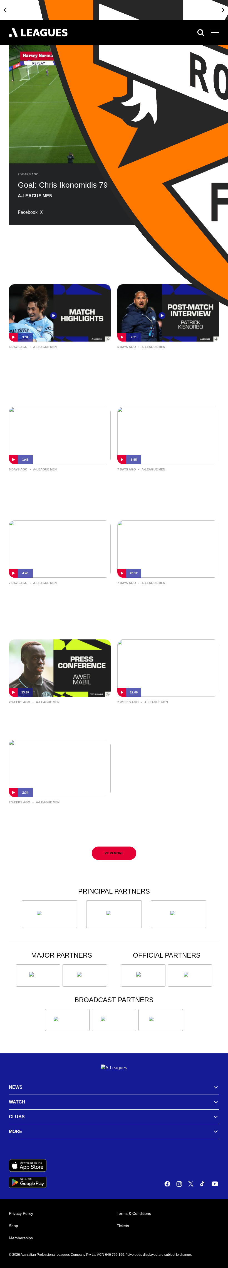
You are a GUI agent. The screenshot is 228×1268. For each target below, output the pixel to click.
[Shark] (178, 914)
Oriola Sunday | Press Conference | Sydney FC (46, 596)
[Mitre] (143, 975)
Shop (13, 1225)
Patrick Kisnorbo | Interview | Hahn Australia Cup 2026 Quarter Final (162, 364)
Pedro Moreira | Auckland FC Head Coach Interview (162, 596)
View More (114, 853)
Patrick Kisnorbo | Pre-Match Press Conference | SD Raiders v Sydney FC (167, 486)
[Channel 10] (67, 1020)
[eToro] (85, 975)
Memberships (21, 1238)
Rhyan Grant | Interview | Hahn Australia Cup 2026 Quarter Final (59, 482)
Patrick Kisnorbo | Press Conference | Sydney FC (155, 715)
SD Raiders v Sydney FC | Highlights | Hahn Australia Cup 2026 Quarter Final (58, 364)
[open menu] (215, 32)
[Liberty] (38, 975)
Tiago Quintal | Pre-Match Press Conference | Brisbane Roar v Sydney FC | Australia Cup (58, 819)
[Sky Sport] (161, 1020)
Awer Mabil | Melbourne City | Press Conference (54, 715)
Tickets (123, 1225)
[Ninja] (114, 914)
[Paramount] (114, 1020)
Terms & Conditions (134, 1213)
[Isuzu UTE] (49, 914)
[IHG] (190, 975)
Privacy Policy (21, 1213)
